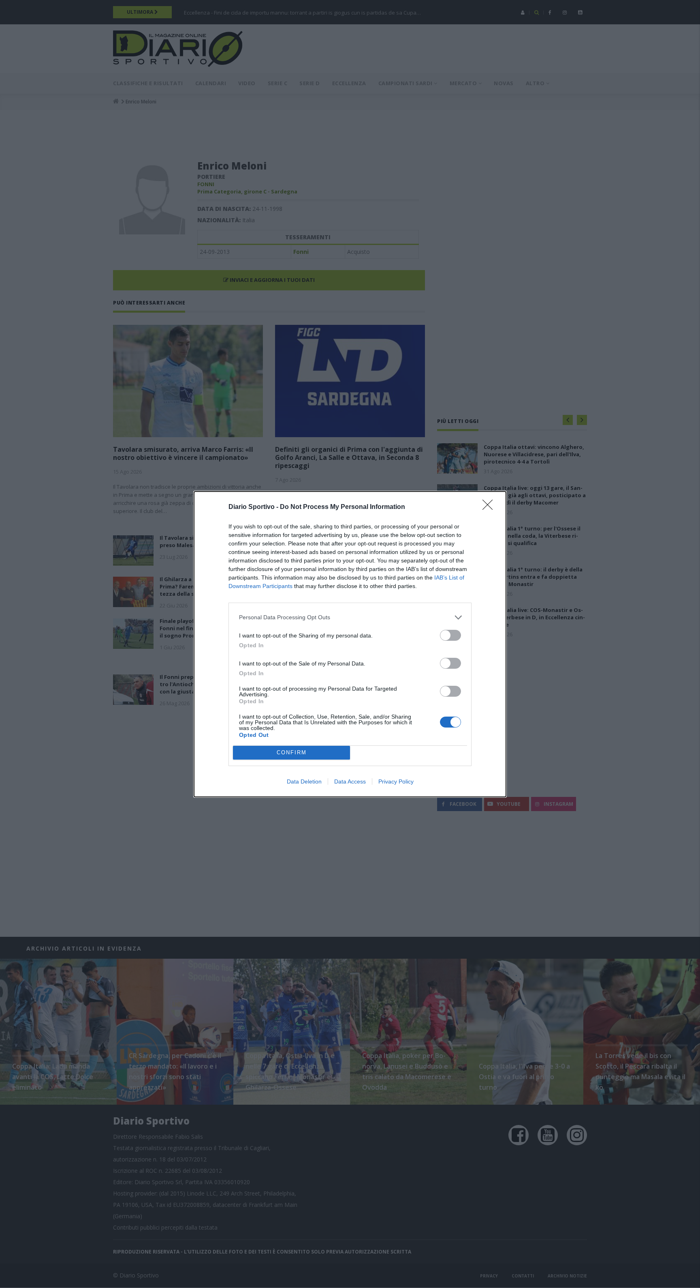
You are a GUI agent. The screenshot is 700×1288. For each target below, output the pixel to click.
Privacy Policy (396, 781)
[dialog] (350, 644)
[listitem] (350, 617)
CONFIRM (292, 752)
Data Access (350, 781)
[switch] (450, 635)
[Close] (490, 507)
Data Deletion (304, 781)
